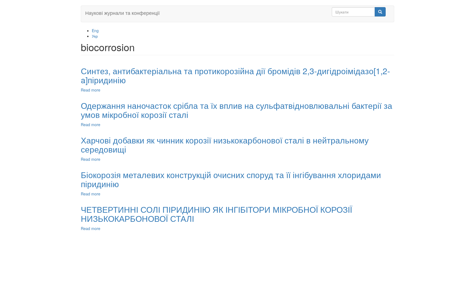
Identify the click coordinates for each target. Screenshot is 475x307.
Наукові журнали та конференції (122, 12)
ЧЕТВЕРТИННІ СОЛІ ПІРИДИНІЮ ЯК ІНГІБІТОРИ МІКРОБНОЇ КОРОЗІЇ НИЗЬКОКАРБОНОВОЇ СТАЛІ (216, 213)
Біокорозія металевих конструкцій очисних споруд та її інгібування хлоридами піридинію (231, 179)
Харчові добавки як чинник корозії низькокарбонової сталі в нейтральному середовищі (225, 144)
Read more (90, 90)
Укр (95, 36)
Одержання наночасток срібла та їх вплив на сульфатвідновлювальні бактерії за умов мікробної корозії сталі (236, 109)
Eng (95, 30)
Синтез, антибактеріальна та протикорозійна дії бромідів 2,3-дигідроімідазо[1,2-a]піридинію (235, 75)
